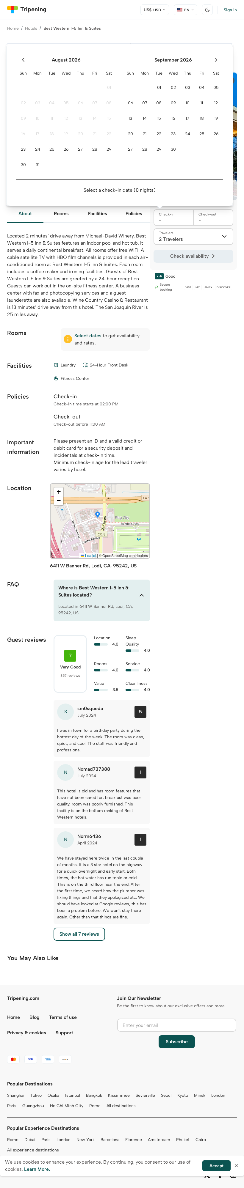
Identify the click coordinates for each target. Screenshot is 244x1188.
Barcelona (110, 1139)
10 (38, 118)
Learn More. (37, 1169)
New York (85, 1139)
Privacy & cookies (26, 1033)
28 (94, 149)
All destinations (121, 1105)
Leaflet (90, 555)
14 (95, 118)
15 (109, 118)
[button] (97, 515)
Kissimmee (119, 1095)
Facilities (97, 213)
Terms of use (63, 1017)
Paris (11, 1105)
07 (94, 103)
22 (109, 133)
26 (66, 149)
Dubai (29, 1139)
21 (94, 133)
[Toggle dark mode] (207, 9)
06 (80, 103)
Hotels (31, 28)
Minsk (199, 1095)
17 (37, 133)
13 (80, 118)
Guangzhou (33, 1105)
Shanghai (15, 1095)
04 (51, 103)
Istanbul (72, 1095)
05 (66, 103)
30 (23, 164)
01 (109, 87)
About (25, 213)
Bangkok (94, 1095)
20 (80, 133)
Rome (95, 1105)
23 (23, 149)
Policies (134, 213)
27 (80, 149)
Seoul (166, 1095)
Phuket (183, 1139)
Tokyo (36, 1095)
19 (66, 133)
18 (52, 133)
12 (66, 118)
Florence (133, 1139)
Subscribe (177, 1041)
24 (37, 149)
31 (37, 164)
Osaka (53, 1095)
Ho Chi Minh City (66, 1105)
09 (23, 118)
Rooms (61, 213)
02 (23, 103)
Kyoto (182, 1095)
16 (23, 133)
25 (51, 149)
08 (109, 103)
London (218, 1095)
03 (37, 103)
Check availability (189, 256)
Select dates (87, 336)
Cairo (200, 1139)
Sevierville (145, 1095)
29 (109, 149)
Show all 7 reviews (79, 934)
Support (64, 1033)
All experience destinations (33, 1150)
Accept (216, 1165)
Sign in (230, 9)
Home (13, 28)
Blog (34, 1017)
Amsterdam (159, 1139)
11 (52, 118)
